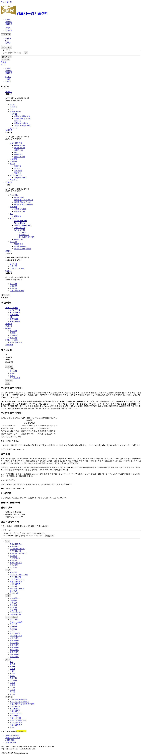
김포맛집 (13, 607)
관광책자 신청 (15, 614)
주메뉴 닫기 (5, 295)
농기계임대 (18, 239)
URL (12, 369)
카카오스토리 (15, 378)
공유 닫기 (9, 380)
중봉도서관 (14, 657)
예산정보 (13, 572)
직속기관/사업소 (11, 617)
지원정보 (8, 182)
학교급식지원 (19, 211)
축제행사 (13, 605)
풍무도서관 (14, 652)
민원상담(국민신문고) (18, 553)
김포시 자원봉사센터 (18, 720)
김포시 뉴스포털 (16, 622)
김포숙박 (13, 610)
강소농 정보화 (19, 223)
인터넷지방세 (15, 558)
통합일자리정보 (16, 563)
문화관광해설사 (16, 612)
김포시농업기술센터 (32, 13)
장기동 (12, 687)
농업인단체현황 (16, 143)
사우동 (12, 683)
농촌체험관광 (19, 230)
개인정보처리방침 (12, 735)
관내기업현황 (15, 584)
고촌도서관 (14, 647)
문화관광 (8, 22)
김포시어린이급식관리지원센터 (22, 704)
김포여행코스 (15, 598)
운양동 (12, 694)
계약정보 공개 (15, 577)
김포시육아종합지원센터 (19, 702)
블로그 (12, 376)
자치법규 (13, 556)
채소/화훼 (18, 171)
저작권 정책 (10, 740)
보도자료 (13, 286)
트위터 (12, 373)
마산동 (12, 692)
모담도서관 (14, 640)
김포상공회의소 (16, 723)
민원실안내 (14, 546)
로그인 (8, 28)
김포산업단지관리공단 (19, 699)
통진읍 (12, 664)
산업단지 (13, 586)
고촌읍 (12, 666)
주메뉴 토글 (5, 59)
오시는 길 (13, 128)
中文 (7, 41)
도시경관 (13, 591)
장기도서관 (14, 650)
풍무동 (12, 685)
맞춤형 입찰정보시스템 (19, 575)
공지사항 (13, 284)
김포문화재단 (15, 711)
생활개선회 (18, 150)
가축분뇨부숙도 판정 (22, 125)
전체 (11, 662)
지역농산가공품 (16, 175)
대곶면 (12, 671)
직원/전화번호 (15, 111)
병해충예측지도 (20, 246)
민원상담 (13, 288)
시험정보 (13, 560)
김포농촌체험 (24, 235)
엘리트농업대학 (20, 221)
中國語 (8, 79)
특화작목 (17, 173)
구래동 (12, 690)
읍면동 (8, 659)
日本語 (8, 43)
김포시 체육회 (15, 718)
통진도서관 (14, 643)
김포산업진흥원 (16, 725)
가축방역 (17, 216)
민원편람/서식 (15, 551)
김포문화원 (14, 716)
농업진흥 (13, 218)
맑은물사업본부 (16, 636)
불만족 (30, 533)
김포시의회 (14, 619)
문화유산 (13, 603)
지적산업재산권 (20, 178)
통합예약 (8, 24)
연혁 (11, 109)
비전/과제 (13, 107)
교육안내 (8, 251)
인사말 (12, 105)
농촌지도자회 (19, 145)
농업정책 (13, 207)
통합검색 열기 (6, 47)
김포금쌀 (17, 166)
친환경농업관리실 (21, 123)
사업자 (8, 570)
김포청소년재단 (16, 713)
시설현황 (13, 114)
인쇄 (7, 383)
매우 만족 (9, 533)
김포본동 (13, 678)
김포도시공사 (15, 706)
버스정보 (13, 567)
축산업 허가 (19, 197)
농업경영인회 (19, 148)
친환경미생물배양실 (22, 116)
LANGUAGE (6, 34)
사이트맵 (8, 30)
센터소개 (8, 92)
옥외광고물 (14, 593)
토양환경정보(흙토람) (22, 249)
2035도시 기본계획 (17, 589)
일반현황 (8, 130)
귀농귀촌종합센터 (17, 291)
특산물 (12, 164)
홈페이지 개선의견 (12, 738)
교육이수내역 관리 (17, 268)
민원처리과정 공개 (17, 579)
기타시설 (17, 121)
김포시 (8, 19)
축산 (11, 214)
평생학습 (13, 629)
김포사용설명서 (16, 544)
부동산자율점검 (16, 582)
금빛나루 (13, 161)
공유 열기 (9, 366)
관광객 (8, 596)
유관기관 (9, 697)
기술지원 (13, 242)
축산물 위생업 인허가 (22, 202)
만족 (17, 533)
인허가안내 (14, 195)
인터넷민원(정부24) (17, 549)
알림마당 (8, 271)
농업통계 (13, 159)
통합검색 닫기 (6, 57)
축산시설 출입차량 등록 (23, 204)
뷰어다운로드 (10, 742)
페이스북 (13, 371)
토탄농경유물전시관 (27, 237)
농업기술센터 (15, 633)
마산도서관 (14, 654)
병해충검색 (18, 244)
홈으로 (3, 62)
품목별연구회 (19, 157)
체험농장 (22, 232)
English (8, 38)
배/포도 (17, 168)
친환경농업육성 (20, 209)
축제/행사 (13, 180)
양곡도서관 (14, 645)
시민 (7, 541)
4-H (15, 152)
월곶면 (12, 673)
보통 (23, 533)
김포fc (12, 727)
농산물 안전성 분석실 (22, 118)
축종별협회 (18, 154)
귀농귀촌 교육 (19, 228)
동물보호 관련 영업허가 (23, 200)
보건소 (12, 631)
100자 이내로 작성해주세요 (13, 536)
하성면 (12, 676)
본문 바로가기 (6, 2)
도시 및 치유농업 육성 (23, 225)
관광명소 (13, 600)
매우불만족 (40, 533)
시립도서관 (14, 638)
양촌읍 (12, 669)
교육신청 (13, 266)
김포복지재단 (15, 709)
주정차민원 (14, 565)
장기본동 (13, 680)
